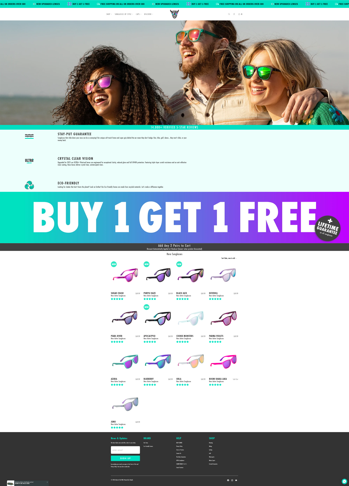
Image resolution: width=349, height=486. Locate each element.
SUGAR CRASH (117, 293)
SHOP (108, 14)
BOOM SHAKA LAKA (218, 379)
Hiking (210, 446)
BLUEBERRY (149, 379)
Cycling (210, 450)
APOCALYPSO (149, 336)
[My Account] (234, 14)
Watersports (211, 457)
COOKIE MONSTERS (184, 336)
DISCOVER (147, 14)
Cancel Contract (179, 467)
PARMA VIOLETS (216, 336)
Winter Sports (212, 460)
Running (211, 443)
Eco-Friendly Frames (148, 446)
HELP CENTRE (179, 443)
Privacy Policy (179, 446)
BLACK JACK (181, 293)
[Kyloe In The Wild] (174, 14)
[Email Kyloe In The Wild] (236, 480)
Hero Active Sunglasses (118, 295)
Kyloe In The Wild (119, 480)
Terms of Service (180, 450)
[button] (117, 299)
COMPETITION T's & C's (181, 464)
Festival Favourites (213, 464)
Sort (228, 258)
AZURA (114, 379)
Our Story (146, 443)
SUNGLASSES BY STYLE (123, 14)
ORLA (178, 379)
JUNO (113, 421)
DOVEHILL (213, 293)
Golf (210, 453)
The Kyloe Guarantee (181, 457)
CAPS (138, 14)
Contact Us (178, 453)
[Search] (229, 14)
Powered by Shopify (128, 480)
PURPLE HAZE (150, 293)
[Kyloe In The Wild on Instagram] (232, 480)
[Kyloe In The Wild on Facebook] (228, 480)
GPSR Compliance (180, 460)
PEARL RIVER (116, 336)
